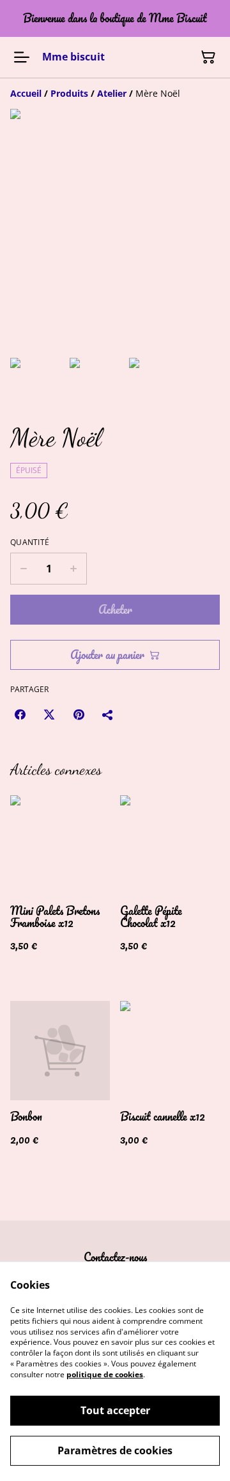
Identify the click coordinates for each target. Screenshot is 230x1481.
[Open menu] (21, 57)
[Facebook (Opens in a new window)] (19, 714)
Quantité (29, 542)
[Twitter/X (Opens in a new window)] (49, 714)
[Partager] (108, 714)
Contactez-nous (115, 1257)
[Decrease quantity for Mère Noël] (23, 569)
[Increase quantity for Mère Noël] (74, 569)
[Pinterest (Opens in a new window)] (78, 714)
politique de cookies (104, 1374)
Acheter (115, 609)
